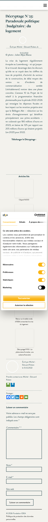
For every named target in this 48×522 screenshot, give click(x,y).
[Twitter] (13, 397)
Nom (9, 465)
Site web (10, 489)
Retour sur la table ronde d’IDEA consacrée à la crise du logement (24, 322)
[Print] (22, 397)
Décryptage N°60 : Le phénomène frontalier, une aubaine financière (24, 352)
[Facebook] (8, 397)
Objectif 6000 (24, 199)
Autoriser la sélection (24, 305)
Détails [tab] (22, 222)
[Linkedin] (17, 397)
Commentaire (13, 427)
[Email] (26, 397)
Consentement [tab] (9, 222)
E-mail (9, 477)
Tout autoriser (24, 298)
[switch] (41, 272)
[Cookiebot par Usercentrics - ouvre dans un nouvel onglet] (34, 215)
